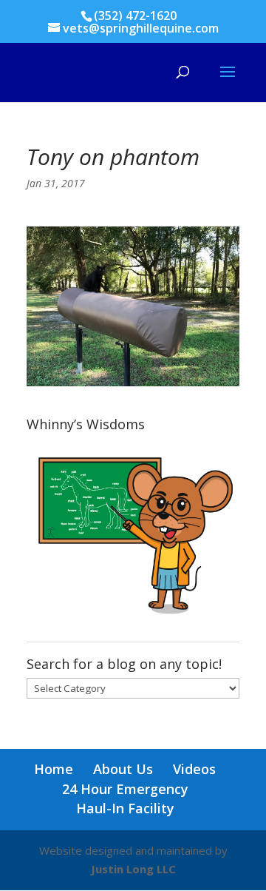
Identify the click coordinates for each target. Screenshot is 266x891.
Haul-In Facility (125, 808)
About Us (123, 769)
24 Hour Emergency (125, 789)
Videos (194, 769)
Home (53, 769)
